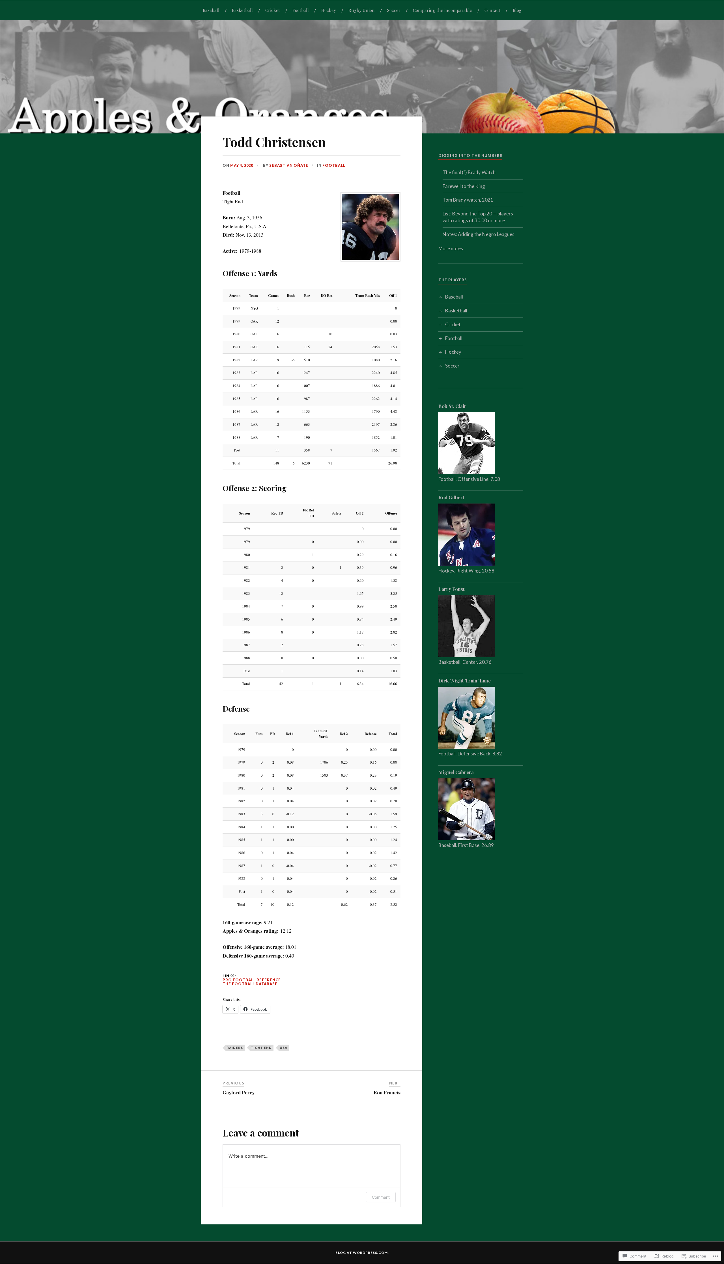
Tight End (261, 1047)
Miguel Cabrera (456, 772)
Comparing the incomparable (442, 10)
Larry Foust (451, 589)
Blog (517, 10)
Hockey (328, 10)
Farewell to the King (464, 186)
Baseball (211, 10)
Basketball (242, 10)
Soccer (393, 10)
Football (300, 10)
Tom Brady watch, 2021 (468, 200)
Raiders (235, 1047)
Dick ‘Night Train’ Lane (464, 680)
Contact (492, 10)
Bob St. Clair (452, 406)
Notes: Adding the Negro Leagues (478, 234)
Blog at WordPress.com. (362, 1252)
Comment (381, 1197)
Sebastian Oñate (288, 165)
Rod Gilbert (451, 497)
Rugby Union (361, 10)
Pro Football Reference (252, 980)
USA (283, 1047)
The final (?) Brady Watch (469, 172)
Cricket (272, 10)
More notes (450, 248)
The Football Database (250, 984)
